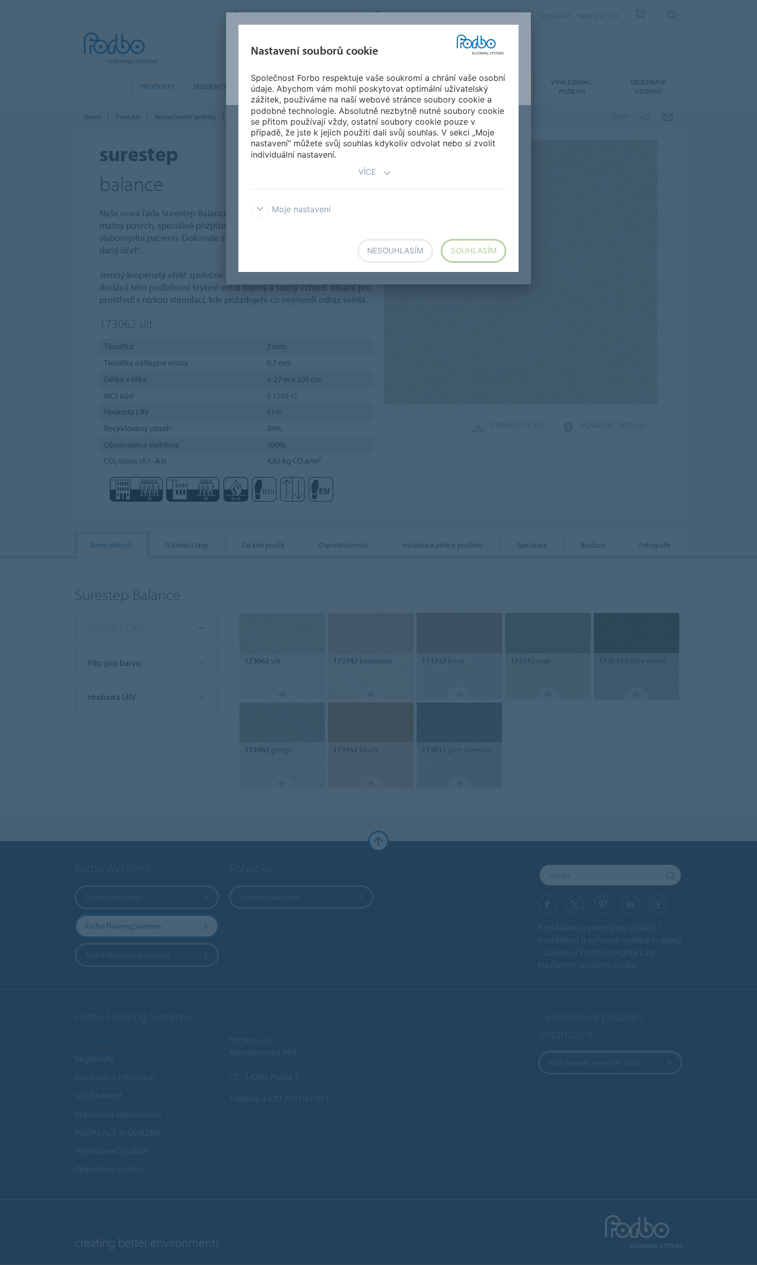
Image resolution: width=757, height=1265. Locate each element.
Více (367, 172)
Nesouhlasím (395, 250)
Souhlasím (473, 250)
